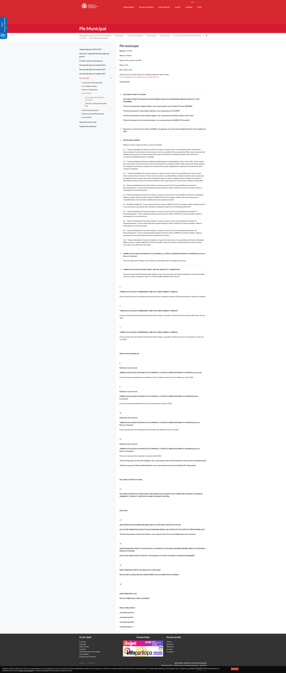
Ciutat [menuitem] (178, 7)
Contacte (82, 642)
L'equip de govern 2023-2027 (90, 49)
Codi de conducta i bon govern (91, 61)
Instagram (170, 652)
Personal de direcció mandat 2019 (92, 69)
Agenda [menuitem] (189, 7)
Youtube (169, 649)
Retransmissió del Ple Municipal (93, 114)
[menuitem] (95, 49)
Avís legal (82, 644)
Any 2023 (82, 38)
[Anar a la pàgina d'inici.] (89, 5)
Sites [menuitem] (199, 7)
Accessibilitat (84, 654)
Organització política (135, 36)
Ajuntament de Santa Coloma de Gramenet (95, 36)
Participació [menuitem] (164, 7)
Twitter (169, 642)
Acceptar (234, 669)
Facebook (169, 644)
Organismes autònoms (88, 126)
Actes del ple (86, 117)
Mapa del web (84, 647)
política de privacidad (25, 670)
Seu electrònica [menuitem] (146, 7)
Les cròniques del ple (89, 86)
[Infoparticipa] (143, 648)
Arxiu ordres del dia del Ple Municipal (187, 36)
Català (192, 2)
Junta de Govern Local (87, 122)
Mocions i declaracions (90, 90)
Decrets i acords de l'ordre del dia (95, 104)
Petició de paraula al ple (90, 110)
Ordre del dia (165, 36)
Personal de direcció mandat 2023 (92, 65)
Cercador (82, 649)
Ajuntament (119, 36)
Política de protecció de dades (89, 652)
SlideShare (170, 647)
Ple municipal (152, 36)
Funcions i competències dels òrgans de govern (94, 54)
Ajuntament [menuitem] (128, 7)
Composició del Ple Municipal (92, 83)
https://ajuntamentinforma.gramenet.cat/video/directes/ (139, 77)
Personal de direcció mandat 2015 (92, 74)
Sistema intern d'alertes (87, 657)
